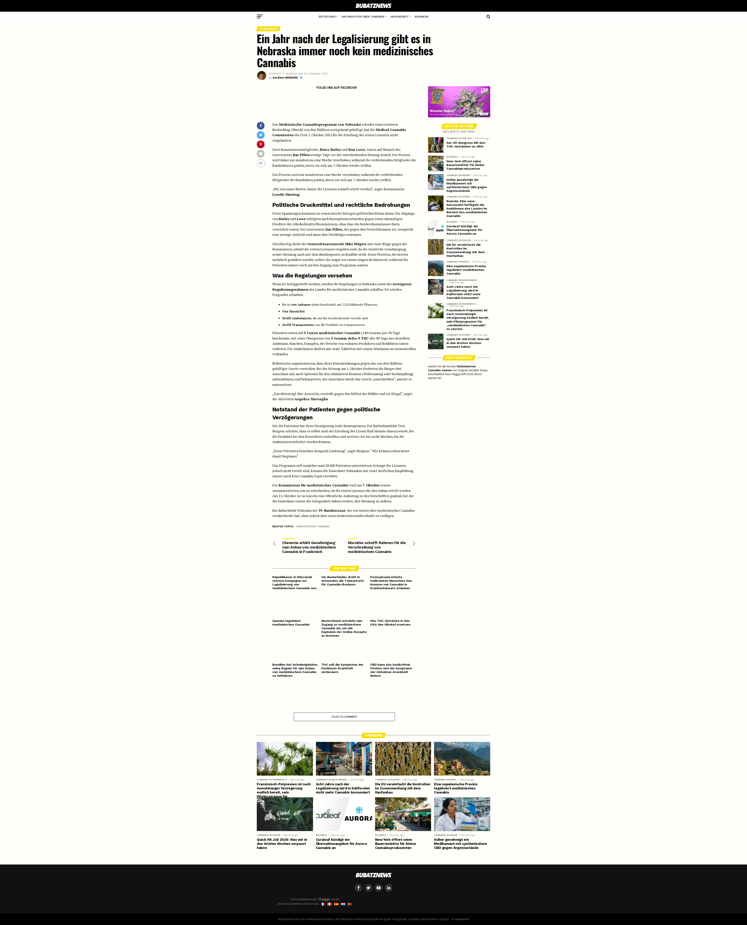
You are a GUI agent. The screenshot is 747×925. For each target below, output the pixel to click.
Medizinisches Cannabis (314, 526)
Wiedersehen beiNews (315, 899)
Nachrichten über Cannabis (363, 16)
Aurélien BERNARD (285, 77)
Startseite (268, 29)
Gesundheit (400, 16)
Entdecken (327, 16)
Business (421, 16)
